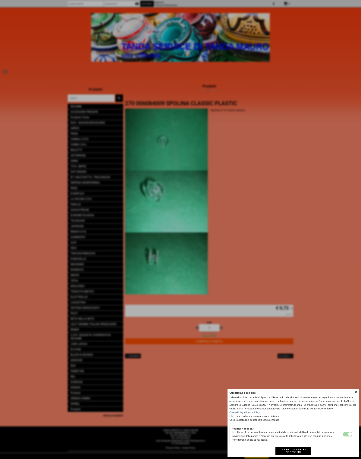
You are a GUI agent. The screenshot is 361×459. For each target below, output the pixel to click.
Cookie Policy (236, 412)
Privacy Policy (252, 412)
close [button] (356, 392)
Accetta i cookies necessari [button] (293, 451)
